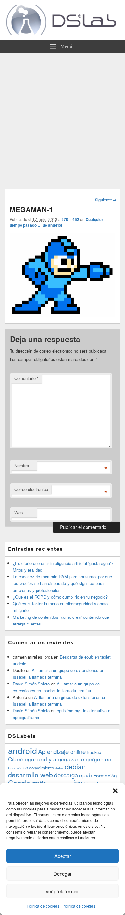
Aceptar (62, 855)
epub (85, 775)
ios (77, 782)
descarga (66, 775)
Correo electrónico (31, 489)
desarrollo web (30, 774)
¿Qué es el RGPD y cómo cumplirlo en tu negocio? (60, 597)
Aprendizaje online (62, 751)
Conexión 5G (18, 768)
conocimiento (41, 768)
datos (59, 768)
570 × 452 (70, 219)
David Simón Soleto (31, 684)
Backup (94, 752)
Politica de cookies (43, 906)
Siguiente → (106, 200)
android (22, 750)
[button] (115, 790)
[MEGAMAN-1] (62, 314)
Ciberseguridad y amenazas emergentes (59, 759)
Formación (105, 775)
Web (18, 512)
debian (75, 766)
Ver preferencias (63, 891)
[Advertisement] (62, 118)
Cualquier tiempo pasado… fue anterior (56, 222)
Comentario (26, 378)
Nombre (21, 465)
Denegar (62, 873)
